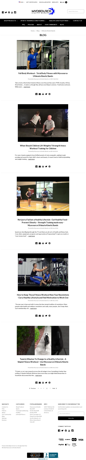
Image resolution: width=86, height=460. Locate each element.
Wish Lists (55, 2)
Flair (26, 446)
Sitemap (4, 418)
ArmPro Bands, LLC (35, 418)
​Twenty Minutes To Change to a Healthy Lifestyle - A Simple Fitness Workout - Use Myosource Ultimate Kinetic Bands (43, 362)
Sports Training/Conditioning (33, 21)
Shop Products (10, 21)
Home (33, 31)
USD (21, 2)
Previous (33, 388)
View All (32, 422)
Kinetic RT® (33, 412)
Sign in (41, 2)
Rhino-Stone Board (35, 420)
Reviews (4, 420)
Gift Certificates (31, 2)
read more (27, 87)
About (39, 24)
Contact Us (77, 21)
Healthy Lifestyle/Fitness (59, 21)
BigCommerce (13, 446)
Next (53, 388)
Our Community (51, 24)
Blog (62, 24)
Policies (31, 24)
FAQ (23, 24)
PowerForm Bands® (36, 416)
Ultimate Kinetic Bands (48, 31)
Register (48, 2)
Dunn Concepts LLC (35, 414)
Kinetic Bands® (34, 410)
